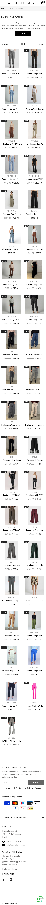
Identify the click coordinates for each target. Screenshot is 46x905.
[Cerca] (9, 3)
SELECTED (11, 597)
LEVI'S (11, 246)
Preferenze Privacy (10, 869)
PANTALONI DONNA (15, 8)
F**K (34, 703)
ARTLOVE (11, 141)
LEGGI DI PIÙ (23, 34)
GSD (11, 351)
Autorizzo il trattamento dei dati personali (23, 788)
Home (3, 8)
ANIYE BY (11, 738)
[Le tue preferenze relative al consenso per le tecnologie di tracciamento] (42, 901)
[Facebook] (3, 880)
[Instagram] (11, 880)
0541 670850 (15, 841)
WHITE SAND (12, 70)
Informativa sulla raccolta (9, 903)
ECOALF (34, 211)
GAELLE (34, 246)
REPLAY (34, 106)
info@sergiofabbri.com (16, 845)
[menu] (2, 3)
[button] (21, 44)
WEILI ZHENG (12, 211)
